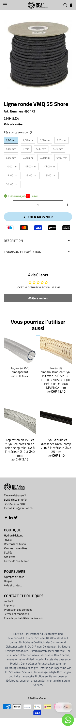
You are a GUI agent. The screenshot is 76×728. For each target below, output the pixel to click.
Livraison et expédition (22, 251)
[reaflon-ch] (38, 5)
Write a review (38, 298)
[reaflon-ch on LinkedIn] (11, 518)
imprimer (9, 605)
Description (13, 240)
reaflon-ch (42, 698)
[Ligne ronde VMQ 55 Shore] (38, 54)
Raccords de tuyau (15, 544)
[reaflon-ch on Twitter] (16, 518)
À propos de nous (14, 577)
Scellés (8, 552)
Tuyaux (8, 539)
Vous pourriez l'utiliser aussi (38, 324)
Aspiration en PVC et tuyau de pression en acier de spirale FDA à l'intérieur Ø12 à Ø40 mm (20, 447)
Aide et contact (13, 585)
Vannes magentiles (15, 548)
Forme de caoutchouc (16, 561)
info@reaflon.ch (23, 508)
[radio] (11, 140)
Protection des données (18, 609)
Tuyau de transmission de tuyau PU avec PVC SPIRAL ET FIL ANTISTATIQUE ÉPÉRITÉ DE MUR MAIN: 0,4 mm (56, 378)
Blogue (8, 581)
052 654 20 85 (18, 504)
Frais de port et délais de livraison (24, 618)
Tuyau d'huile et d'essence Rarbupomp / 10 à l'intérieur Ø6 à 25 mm (56, 445)
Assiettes (9, 557)
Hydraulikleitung (13, 535)
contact (8, 601)
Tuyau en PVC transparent (20, 370)
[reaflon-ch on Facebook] (6, 518)
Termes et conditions (16, 614)
